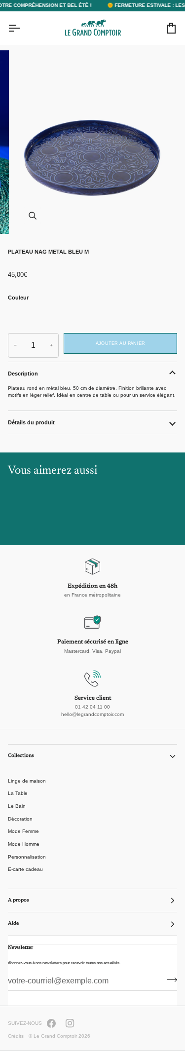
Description (23, 373)
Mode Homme (23, 844)
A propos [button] (18, 900)
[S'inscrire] (169, 980)
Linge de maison (27, 781)
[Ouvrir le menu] (22, 28)
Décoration (20, 819)
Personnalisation (27, 857)
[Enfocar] (32, 215)
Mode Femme (23, 831)
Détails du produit (31, 422)
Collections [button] (21, 755)
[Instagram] (70, 1023)
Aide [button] (13, 923)
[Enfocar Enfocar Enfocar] (92, 142)
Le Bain (17, 806)
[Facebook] (51, 1023)
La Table (18, 793)
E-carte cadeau (25, 869)
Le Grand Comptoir (55, 1036)
